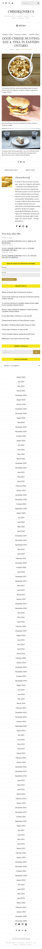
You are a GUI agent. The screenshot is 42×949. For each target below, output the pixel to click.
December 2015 (21, 631)
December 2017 (21, 576)
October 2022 (21, 436)
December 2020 (21, 495)
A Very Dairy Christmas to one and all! (15, 329)
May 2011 (21, 839)
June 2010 (21, 889)
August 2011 (21, 826)
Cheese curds (21, 34)
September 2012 (21, 776)
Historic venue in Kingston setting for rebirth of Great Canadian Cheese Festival (20, 310)
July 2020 (21, 518)
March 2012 (21, 794)
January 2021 (21, 490)
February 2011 (21, 853)
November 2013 (21, 717)
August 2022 (21, 441)
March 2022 (21, 459)
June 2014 (21, 694)
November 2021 (21, 468)
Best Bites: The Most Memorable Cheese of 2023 (18, 325)
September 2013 (21, 726)
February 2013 (21, 758)
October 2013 (21, 721)
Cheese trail (34, 34)
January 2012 (21, 803)
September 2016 (21, 608)
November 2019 (21, 540)
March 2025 (21, 391)
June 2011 (21, 835)
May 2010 (21, 894)
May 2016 (21, 617)
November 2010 (21, 866)
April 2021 (21, 481)
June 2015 (21, 640)
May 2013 (21, 744)
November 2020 (21, 499)
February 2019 (21, 558)
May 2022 (21, 454)
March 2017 (21, 595)
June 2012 (21, 780)
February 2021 (21, 486)
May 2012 (21, 785)
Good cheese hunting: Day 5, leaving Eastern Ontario (18, 249)
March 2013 (21, 753)
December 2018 (21, 563)
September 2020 (21, 508)
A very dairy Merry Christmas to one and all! (17, 316)
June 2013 (21, 740)
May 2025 (21, 386)
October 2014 (21, 676)
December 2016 (21, 604)
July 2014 (21, 690)
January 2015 (21, 663)
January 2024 (21, 404)
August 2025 (21, 377)
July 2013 (21, 735)
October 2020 (21, 504)
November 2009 (21, 921)
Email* (4, 273)
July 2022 (21, 445)
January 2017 (21, 599)
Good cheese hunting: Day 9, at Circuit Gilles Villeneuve (19, 257)
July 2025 (21, 382)
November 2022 (21, 431)
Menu (22, 26)
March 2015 (21, 653)
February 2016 (21, 626)
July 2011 (21, 830)
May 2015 (21, 644)
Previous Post (11, 170)
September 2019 (21, 545)
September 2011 (21, 821)
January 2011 (21, 857)
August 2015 (21, 635)
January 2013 (21, 762)
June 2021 (21, 472)
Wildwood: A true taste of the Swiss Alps (15, 338)
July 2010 (21, 885)
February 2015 (21, 658)
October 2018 (21, 567)
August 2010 (21, 880)
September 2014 (21, 681)
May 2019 (21, 549)
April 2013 (21, 749)
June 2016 (21, 613)
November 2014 (21, 672)
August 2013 (21, 731)
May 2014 (21, 699)
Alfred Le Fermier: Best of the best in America (17, 292)
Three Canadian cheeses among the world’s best (18, 334)
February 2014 (21, 708)
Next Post (30, 170)
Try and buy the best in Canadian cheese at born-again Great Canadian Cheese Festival (20, 304)
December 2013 (21, 712)
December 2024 (21, 395)
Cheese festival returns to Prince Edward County (18, 320)
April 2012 (21, 789)
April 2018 (21, 572)
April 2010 (21, 898)
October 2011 (21, 817)
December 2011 (21, 808)
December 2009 (21, 916)
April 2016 (21, 622)
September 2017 (21, 581)
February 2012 (21, 798)
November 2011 (21, 812)
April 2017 (21, 590)
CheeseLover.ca (21, 11)
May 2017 (21, 586)
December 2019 (21, 536)
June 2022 (21, 450)
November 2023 (21, 413)
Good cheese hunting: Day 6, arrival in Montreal (19, 242)
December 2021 (21, 463)
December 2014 (21, 667)
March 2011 (21, 848)
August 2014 (21, 685)
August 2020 (21, 513)
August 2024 (21, 400)
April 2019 (21, 554)
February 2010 (21, 907)
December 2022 (21, 427)
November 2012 (21, 771)
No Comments (27, 49)
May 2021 (21, 477)
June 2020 (21, 522)
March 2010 (21, 903)
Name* (4, 267)
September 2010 (21, 876)
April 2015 (21, 649)
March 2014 (21, 703)
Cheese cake (7, 34)
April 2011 (21, 844)
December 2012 (21, 767)
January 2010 (21, 912)
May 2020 (21, 527)
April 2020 (21, 531)
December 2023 (21, 409)
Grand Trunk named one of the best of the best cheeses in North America (20, 298)
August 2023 (21, 418)
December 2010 (21, 862)
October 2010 (21, 871)
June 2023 (21, 422)
